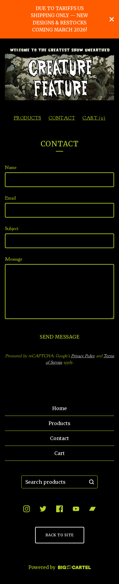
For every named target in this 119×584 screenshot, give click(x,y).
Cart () (93, 118)
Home (59, 408)
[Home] (59, 74)
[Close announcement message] (112, 19)
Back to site (59, 535)
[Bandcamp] (92, 509)
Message (13, 259)
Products (27, 118)
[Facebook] (59, 509)
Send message (59, 337)
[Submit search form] (91, 482)
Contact (62, 118)
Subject (12, 229)
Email (10, 198)
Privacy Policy (83, 355)
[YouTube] (76, 509)
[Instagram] (26, 509)
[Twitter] (43, 509)
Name (10, 167)
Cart (59, 453)
